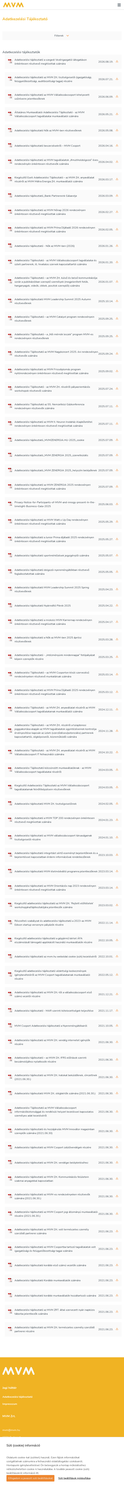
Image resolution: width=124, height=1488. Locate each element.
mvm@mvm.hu (11, 1430)
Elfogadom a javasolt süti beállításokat (30, 1478)
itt (37, 1473)
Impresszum (9, 1404)
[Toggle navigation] (118, 5)
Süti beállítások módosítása (74, 1478)
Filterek (58, 35)
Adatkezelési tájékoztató (17, 1397)
